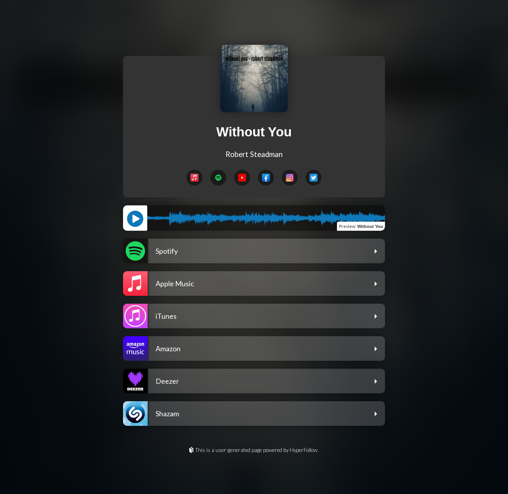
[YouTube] (242, 178)
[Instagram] (290, 178)
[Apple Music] (194, 178)
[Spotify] (218, 178)
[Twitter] (313, 178)
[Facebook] (266, 178)
